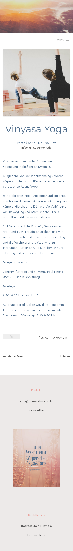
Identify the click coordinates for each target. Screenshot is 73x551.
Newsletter (37, 410)
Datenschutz (36, 535)
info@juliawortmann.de (36, 147)
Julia (64, 356)
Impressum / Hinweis (36, 526)
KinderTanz (13, 356)
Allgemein (60, 337)
